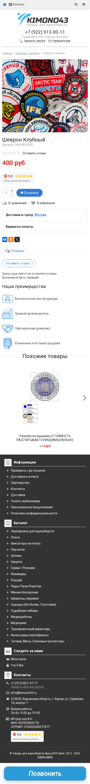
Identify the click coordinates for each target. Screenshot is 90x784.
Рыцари (16, 580)
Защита (16, 561)
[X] (17, 239)
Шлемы (16, 555)
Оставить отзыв (34, 153)
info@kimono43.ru (23, 692)
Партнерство (20, 482)
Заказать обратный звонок (27, 686)
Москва (40, 215)
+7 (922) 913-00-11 (45, 32)
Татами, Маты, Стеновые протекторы (37, 641)
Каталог (18, 4)
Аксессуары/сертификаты (30, 635)
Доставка (18, 495)
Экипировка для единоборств (32, 531)
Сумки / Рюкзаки (23, 568)
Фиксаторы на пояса (25, 543)
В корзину (31, 193)
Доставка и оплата (24, 476)
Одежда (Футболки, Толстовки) (33, 604)
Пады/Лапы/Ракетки (26, 586)
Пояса (15, 537)
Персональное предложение (32, 507)
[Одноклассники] (11, 239)
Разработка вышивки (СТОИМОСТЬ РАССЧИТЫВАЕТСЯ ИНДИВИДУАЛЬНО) (45, 438)
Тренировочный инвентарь (30, 629)
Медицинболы (21, 617)
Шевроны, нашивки (25, 598)
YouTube (17, 665)
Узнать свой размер (25, 501)
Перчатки (18, 549)
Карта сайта (45, 756)
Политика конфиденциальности (34, 513)
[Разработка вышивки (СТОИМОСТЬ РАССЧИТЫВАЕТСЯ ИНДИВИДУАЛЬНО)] (45, 398)
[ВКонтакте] (4, 239)
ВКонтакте (18, 659)
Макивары (18, 574)
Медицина (18, 623)
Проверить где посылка (28, 470)
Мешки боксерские (24, 592)
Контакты (18, 489)
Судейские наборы (24, 610)
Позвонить (45, 773)
